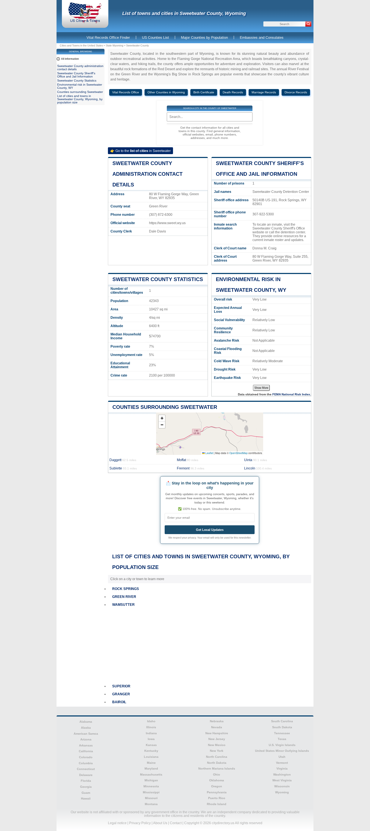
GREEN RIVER (124, 597)
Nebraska (217, 721)
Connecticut (86, 769)
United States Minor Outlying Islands (282, 750)
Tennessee (282, 733)
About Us (160, 823)
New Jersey (216, 739)
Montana (151, 804)
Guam (86, 792)
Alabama (85, 721)
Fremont (190, 468)
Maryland (151, 768)
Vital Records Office (125, 92)
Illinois (151, 727)
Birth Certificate (203, 92)
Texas (282, 739)
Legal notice (117, 823)
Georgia (86, 786)
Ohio (216, 774)
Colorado (85, 757)
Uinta (255, 460)
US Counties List (155, 38)
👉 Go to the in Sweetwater (140, 150)
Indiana (151, 733)
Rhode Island (216, 804)
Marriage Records (264, 92)
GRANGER (121, 694)
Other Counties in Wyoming (166, 92)
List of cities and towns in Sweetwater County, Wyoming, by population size (80, 99)
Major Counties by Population (204, 38)
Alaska (86, 727)
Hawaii (86, 798)
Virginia (282, 768)
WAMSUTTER (123, 604)
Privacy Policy (140, 823)
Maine (151, 762)
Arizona (85, 739)
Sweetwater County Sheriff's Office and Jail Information (76, 75)
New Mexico (216, 745)
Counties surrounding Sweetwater (164, 407)
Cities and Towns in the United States (81, 45)
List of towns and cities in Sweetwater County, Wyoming (184, 13)
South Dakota (282, 727)
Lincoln (258, 468)
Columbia (86, 763)
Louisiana (151, 756)
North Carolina (216, 756)
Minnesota (151, 786)
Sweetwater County (137, 45)
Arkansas (86, 745)
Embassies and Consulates (261, 38)
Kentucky (151, 750)
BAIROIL (119, 702)
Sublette (123, 468)
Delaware (85, 775)
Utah (282, 756)
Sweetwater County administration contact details (147, 174)
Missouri (151, 798)
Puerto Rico (216, 798)
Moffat (187, 460)
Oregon (216, 786)
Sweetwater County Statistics (157, 279)
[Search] (308, 24)
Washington (282, 774)
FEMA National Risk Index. (291, 394)
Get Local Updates (210, 530)
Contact (176, 823)
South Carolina (282, 721)
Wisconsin (282, 786)
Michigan (151, 780)
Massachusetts (151, 774)
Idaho (151, 721)
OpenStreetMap (238, 453)
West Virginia (282, 780)
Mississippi (151, 792)
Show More (261, 387)
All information (70, 58)
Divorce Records (296, 92)
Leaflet (209, 453)
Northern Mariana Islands (216, 768)
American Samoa (86, 733)
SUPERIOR (121, 686)
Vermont (282, 762)
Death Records (233, 92)
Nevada (216, 727)
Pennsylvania (217, 792)
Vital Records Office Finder (108, 38)
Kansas (151, 745)
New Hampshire (216, 733)
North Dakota (216, 762)
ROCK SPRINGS (125, 589)
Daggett (122, 460)
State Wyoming (114, 45)
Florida (86, 780)
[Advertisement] (209, 645)
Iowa (151, 739)
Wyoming (282, 792)
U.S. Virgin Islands (282, 745)
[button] (162, 418)
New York (216, 750)
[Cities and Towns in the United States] (85, 22)
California (86, 751)
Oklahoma (216, 780)
